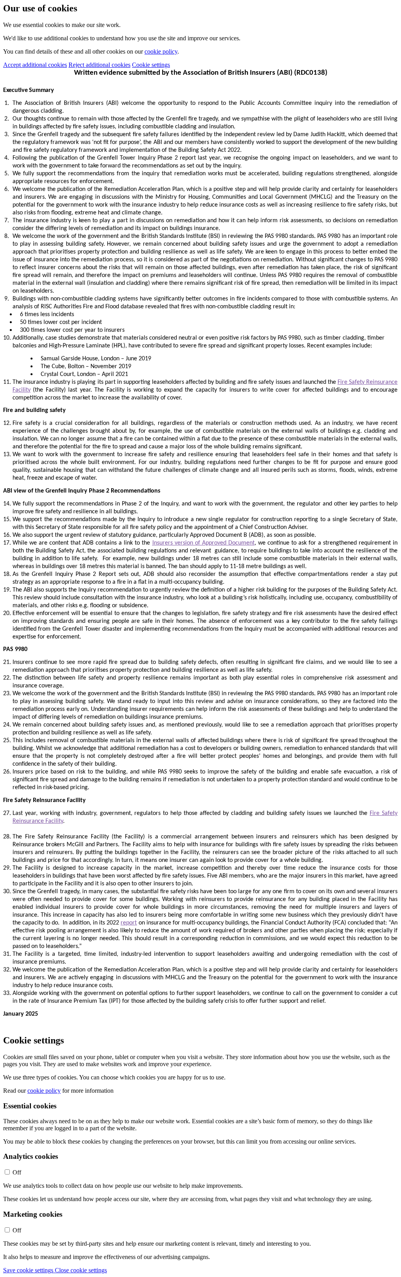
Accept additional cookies (35, 64)
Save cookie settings (29, 1270)
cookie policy (161, 51)
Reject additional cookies (99, 64)
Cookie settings (151, 64)
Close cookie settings (81, 1270)
